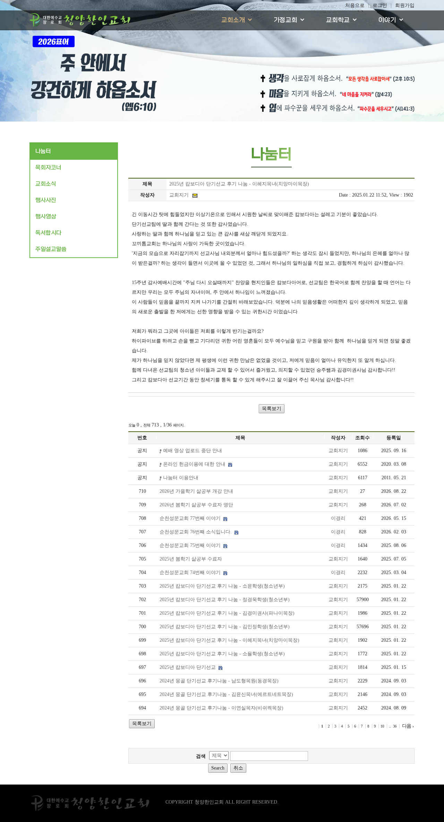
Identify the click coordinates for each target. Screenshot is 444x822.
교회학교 (338, 20)
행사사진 (45, 200)
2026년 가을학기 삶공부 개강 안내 (196, 491)
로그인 (380, 5)
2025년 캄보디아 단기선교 (189, 667)
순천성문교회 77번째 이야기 (191, 518)
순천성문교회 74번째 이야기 (191, 572)
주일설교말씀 (51, 249)
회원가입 (405, 5)
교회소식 (45, 184)
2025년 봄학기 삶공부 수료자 (191, 559)
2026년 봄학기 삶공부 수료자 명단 (196, 504)
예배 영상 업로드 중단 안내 (192, 450)
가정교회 (285, 20)
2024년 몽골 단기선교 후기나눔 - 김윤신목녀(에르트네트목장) (226, 694)
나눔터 (43, 151)
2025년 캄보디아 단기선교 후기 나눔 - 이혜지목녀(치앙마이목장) (229, 640)
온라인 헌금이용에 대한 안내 (195, 464)
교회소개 (233, 20)
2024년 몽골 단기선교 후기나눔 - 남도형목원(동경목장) (219, 680)
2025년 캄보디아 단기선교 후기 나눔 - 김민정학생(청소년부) (225, 626)
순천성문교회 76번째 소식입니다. (197, 531)
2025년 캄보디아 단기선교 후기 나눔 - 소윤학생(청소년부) (222, 586)
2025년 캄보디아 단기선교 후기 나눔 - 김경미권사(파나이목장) (227, 613)
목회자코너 (48, 167)
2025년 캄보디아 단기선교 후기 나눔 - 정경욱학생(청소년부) (225, 599)
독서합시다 (48, 233)
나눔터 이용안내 (180, 477)
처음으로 (355, 5)
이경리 (338, 518)
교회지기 (338, 450)
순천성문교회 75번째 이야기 (191, 545)
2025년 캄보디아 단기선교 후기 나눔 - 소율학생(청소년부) (222, 653)
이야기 (387, 20)
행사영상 (45, 216)
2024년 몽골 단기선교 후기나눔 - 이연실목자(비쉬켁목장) (221, 708)
